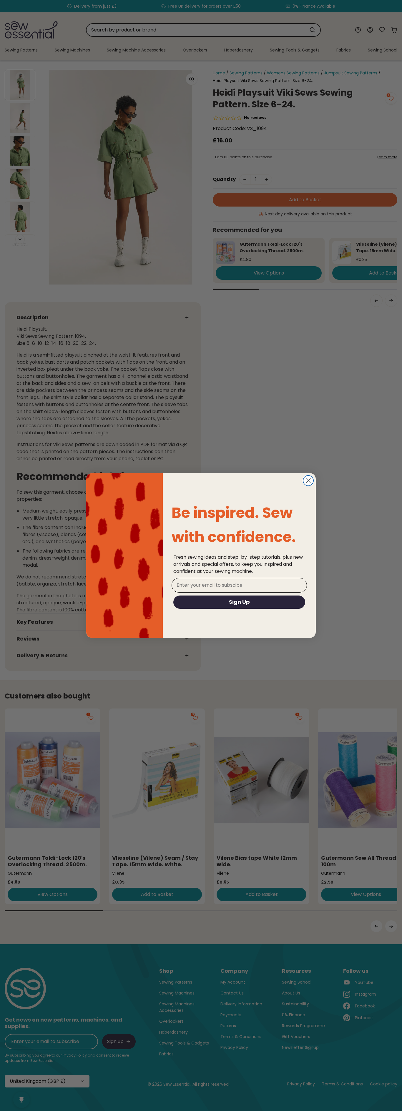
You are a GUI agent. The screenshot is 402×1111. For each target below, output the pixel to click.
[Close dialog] (308, 480)
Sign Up (239, 602)
